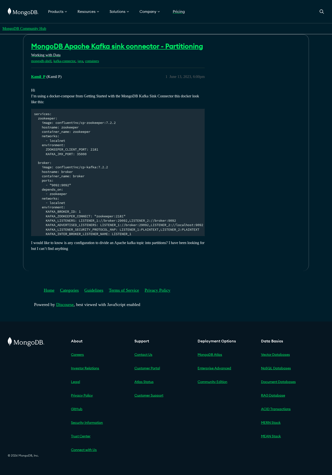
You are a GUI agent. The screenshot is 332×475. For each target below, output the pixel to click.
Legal (75, 382)
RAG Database (273, 395)
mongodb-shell (41, 61)
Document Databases (278, 382)
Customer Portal (147, 368)
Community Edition (212, 382)
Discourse (65, 304)
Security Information (87, 422)
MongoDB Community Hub (24, 28)
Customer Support (148, 395)
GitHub (76, 409)
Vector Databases (275, 354)
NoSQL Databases (276, 368)
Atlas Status (144, 382)
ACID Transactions (276, 409)
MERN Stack (271, 422)
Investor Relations (85, 368)
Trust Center (80, 436)
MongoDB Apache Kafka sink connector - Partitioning (117, 46)
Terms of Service (124, 290)
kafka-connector (64, 61)
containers (92, 61)
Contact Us (143, 354)
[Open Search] (321, 11)
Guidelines (93, 290)
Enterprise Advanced (214, 368)
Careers (77, 354)
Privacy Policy (157, 290)
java (80, 61)
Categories (69, 290)
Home (49, 290)
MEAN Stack (271, 436)
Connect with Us (84, 450)
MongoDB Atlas (210, 354)
